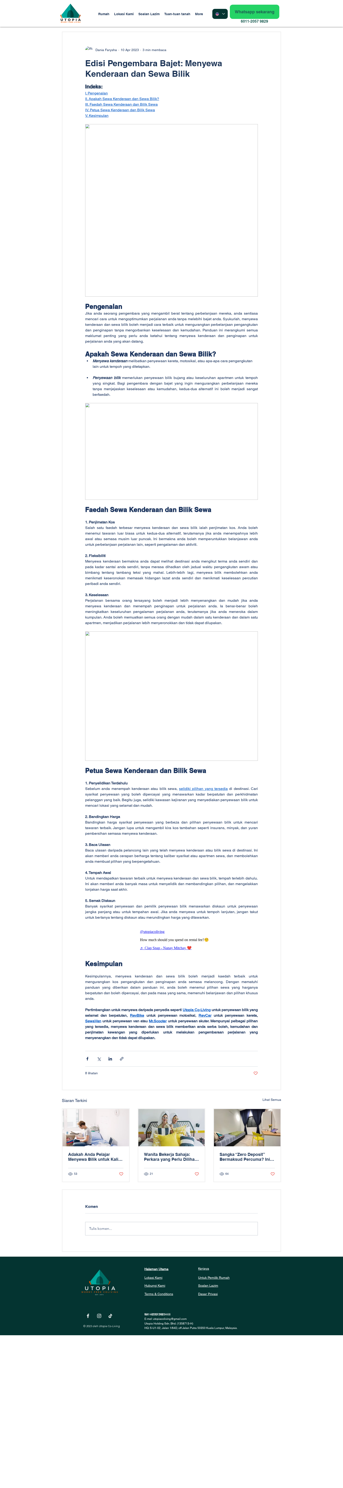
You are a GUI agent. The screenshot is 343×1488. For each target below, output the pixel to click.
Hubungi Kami (154, 1285)
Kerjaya (203, 1268)
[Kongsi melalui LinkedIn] (110, 1059)
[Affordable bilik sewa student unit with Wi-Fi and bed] (247, 1127)
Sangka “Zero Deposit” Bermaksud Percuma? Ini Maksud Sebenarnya (245, 1157)
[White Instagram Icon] (99, 1316)
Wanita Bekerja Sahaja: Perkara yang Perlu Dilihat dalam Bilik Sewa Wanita (170, 1157)
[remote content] (171, 940)
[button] (177, 14)
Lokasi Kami (153, 1277)
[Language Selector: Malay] (220, 14)
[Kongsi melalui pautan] (121, 1059)
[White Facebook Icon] (88, 1316)
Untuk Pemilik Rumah (214, 1277)
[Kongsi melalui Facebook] (87, 1059)
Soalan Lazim (208, 1285)
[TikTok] (110, 1316)
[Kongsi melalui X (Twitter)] (99, 1059)
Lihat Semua (271, 1100)
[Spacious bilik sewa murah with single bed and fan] (171, 1127)
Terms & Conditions (158, 1294)
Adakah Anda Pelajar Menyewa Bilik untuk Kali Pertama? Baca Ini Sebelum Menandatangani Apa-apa (95, 1157)
